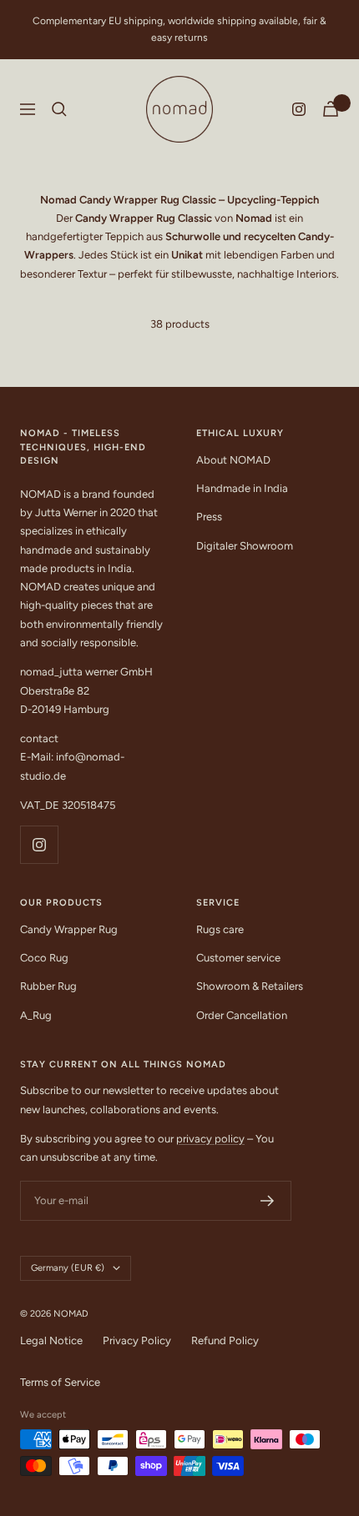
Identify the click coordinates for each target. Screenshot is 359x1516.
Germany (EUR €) (67, 1267)
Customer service (238, 957)
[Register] (267, 1201)
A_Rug (36, 1015)
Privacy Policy (137, 1340)
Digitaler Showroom (244, 546)
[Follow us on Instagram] (299, 109)
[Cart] (330, 109)
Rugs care (220, 929)
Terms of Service (60, 1382)
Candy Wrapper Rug (69, 929)
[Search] (59, 109)
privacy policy (210, 1138)
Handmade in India (242, 488)
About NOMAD (233, 460)
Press (209, 516)
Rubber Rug (48, 986)
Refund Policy (225, 1340)
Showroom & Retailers (249, 986)
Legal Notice (51, 1340)
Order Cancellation (241, 1015)
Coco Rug (44, 957)
